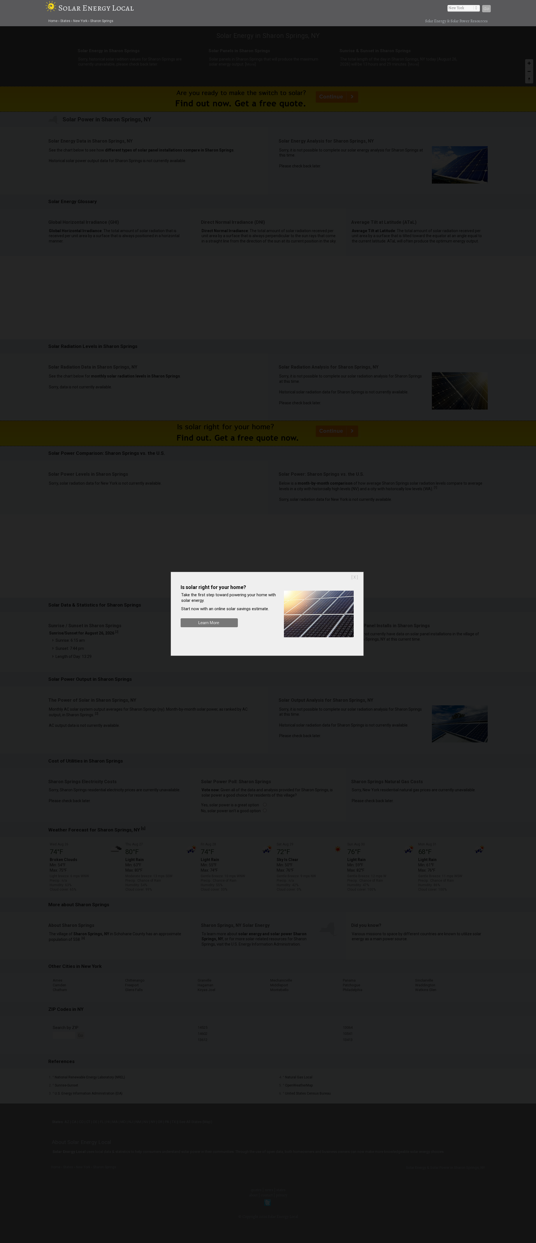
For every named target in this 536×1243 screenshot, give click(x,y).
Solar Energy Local (96, 7)
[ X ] (354, 577)
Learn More (208, 622)
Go (486, 9)
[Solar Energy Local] (51, 7)
